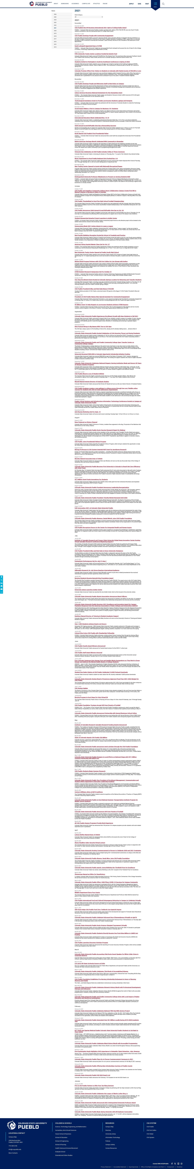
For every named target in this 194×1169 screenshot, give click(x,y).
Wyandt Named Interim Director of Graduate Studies (92, 381)
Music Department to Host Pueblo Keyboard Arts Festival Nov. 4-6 (96, 158)
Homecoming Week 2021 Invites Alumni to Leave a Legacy (94, 226)
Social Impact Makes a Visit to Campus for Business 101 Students (96, 108)
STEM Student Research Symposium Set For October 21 (93, 272)
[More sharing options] (1, 592)
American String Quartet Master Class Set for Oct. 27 (92, 244)
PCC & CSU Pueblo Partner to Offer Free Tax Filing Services (94, 1085)
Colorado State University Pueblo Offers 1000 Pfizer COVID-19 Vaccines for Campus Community (106, 882)
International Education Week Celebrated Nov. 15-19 (92, 118)
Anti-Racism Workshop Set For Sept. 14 (87, 412)
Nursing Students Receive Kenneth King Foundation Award (94, 578)
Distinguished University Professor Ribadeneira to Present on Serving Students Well (102, 177)
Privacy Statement (106, 1167)
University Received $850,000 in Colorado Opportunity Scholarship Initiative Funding (102, 354)
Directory (108, 1130)
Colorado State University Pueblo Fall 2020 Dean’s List (92, 1075)
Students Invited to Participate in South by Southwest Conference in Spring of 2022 (102, 62)
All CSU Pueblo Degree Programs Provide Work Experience (94, 823)
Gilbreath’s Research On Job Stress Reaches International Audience (97, 570)
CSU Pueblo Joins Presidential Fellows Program (90, 441)
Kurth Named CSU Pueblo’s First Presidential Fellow (91, 133)
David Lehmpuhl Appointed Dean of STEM (88, 46)
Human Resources (111, 1148)
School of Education (61, 1137)
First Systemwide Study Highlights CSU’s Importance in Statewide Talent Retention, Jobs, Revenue (107, 1051)
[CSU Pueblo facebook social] (172, 1163)
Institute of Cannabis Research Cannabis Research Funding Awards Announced (101, 725)
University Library (110, 1134)
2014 (55, 47)
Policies (107, 1141)
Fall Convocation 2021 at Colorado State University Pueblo (94, 508)
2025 (55, 17)
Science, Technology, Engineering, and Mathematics (70, 1126)
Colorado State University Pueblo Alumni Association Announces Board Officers (101, 596)
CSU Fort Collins (151, 1130)
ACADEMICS (75, 3)
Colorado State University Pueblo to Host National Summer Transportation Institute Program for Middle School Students (106, 800)
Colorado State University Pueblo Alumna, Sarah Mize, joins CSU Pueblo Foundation (102, 858)
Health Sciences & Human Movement (66, 1148)
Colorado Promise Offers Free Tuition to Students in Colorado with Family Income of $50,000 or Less (108, 71)
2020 (55, 30)
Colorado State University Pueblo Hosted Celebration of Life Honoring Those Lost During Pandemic (107, 333)
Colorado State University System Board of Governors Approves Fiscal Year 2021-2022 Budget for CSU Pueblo (107, 679)
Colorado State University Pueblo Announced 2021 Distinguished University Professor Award (105, 1102)
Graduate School (60, 1151)
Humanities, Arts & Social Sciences (65, 1130)
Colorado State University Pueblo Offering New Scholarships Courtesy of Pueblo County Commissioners (103, 1066)
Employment (170, 1167)
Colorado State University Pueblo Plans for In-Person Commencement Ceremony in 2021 (104, 1059)
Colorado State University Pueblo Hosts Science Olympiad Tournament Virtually (101, 925)
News (53, 11)
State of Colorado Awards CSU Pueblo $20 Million (91, 737)
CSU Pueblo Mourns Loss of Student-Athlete (89, 374)
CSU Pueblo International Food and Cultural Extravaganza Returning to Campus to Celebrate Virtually (108, 900)
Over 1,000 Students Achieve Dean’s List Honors (90, 624)
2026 (55, 14)
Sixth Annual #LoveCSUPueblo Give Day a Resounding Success (95, 125)
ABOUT (56, 3)
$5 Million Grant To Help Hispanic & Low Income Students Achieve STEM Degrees (101, 304)
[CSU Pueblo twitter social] (175, 1163)
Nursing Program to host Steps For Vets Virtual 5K (91, 697)
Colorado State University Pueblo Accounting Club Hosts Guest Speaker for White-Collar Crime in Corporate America (106, 954)
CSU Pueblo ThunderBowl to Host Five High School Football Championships (99, 201)
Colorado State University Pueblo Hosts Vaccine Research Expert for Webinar (100, 430)
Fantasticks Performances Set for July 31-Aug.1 (90, 561)
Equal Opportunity (133, 1167)
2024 (55, 19)
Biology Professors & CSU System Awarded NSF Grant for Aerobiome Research (100, 449)
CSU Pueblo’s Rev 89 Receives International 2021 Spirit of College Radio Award (100, 27)
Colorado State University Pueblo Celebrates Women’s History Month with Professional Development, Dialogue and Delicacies (108, 988)
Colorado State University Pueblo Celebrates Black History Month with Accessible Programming (106, 1043)
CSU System (150, 1137)
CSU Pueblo (150, 1126)
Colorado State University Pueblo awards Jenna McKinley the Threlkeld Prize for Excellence (105, 867)
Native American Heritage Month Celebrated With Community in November (99, 141)
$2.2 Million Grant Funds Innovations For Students (91, 479)
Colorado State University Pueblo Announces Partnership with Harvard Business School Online (106, 713)
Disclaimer (179, 1167)
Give (139, 4)
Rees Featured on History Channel (86, 422)
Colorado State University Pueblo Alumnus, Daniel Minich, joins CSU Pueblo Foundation (103, 518)
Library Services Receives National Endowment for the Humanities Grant (98, 93)
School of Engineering (61, 1141)
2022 (55, 25)
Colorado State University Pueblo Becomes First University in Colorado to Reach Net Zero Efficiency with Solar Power (107, 467)
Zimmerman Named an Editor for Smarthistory (90, 874)
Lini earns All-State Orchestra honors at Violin (90, 963)
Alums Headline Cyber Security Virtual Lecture (90, 842)
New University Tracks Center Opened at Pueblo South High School (97, 252)
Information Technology (112, 1137)
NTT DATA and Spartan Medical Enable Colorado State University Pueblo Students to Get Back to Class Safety (106, 1031)
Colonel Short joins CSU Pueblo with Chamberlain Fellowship (94, 633)
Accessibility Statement (120, 1167)
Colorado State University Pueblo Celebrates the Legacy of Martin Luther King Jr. (101, 1093)
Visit (147, 4)
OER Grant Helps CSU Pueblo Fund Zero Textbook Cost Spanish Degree (98, 909)
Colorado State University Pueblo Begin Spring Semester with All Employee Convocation (103, 1112)
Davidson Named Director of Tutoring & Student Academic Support (97, 616)
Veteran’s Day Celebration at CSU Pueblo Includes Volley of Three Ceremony (100, 152)
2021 (55, 28)
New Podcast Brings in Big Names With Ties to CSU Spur (93, 326)
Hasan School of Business (63, 1134)
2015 (55, 44)
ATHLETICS (96, 3)
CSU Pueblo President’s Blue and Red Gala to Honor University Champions (99, 551)
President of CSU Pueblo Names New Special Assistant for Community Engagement (102, 297)
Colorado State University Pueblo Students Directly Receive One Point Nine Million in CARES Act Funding (106, 933)
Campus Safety (110, 1144)
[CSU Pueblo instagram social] (181, 1163)
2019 (55, 33)
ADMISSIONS (65, 3)
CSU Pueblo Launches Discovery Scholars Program (91, 942)
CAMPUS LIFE (86, 3)
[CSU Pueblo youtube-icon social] (178, 1163)
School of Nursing (60, 1144)
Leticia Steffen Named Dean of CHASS (87, 835)
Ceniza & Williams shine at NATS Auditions (89, 792)
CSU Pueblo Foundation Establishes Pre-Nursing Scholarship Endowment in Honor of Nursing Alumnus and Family (105, 979)
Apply (131, 4)
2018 (55, 36)
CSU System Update (81, 688)
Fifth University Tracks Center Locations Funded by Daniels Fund (96, 54)
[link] (1, 576)
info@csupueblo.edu (15, 1149)
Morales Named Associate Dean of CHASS (88, 458)
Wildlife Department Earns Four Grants (87, 892)
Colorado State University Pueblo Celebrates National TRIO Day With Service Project (102, 1011)
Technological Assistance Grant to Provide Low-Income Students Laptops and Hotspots (103, 101)
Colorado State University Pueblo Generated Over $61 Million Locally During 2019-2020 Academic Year (107, 1020)
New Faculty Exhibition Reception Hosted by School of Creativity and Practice (100, 235)
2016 (55, 41)
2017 (55, 38)
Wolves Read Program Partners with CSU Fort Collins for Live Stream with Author (101, 261)
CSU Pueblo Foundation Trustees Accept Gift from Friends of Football (97, 705)
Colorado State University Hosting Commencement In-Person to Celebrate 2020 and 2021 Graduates (108, 850)
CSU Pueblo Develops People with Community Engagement (94, 35)
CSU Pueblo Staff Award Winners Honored (88, 652)
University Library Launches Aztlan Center (88, 590)
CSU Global (150, 1134)
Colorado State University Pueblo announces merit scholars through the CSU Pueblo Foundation (106, 746)
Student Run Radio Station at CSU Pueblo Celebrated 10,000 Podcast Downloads (101, 672)
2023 (55, 22)
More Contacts (13, 1153)
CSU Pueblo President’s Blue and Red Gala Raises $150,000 (94, 289)
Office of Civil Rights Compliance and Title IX (152, 1167)
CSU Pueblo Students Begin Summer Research (90, 771)
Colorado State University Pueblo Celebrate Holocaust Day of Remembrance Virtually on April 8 (106, 917)
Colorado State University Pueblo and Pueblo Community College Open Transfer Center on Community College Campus (104, 343)
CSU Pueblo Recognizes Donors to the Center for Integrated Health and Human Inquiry (103, 527)
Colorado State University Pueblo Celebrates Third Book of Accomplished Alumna (101, 971)
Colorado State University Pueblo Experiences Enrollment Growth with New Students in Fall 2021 (106, 316)
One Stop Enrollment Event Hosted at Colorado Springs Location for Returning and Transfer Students (108, 280)
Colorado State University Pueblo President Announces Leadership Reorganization (102, 487)
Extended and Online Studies (63, 1155)
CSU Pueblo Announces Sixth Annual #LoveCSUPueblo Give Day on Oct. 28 (99, 210)
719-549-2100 (13, 1146)
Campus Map (13, 1137)
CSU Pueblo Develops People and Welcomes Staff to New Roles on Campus (99, 83)
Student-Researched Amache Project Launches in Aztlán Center (96, 218)
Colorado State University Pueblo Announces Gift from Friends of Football (99, 811)
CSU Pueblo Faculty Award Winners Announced (90, 646)
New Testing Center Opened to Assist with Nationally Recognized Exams (98, 166)
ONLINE (105, 3)
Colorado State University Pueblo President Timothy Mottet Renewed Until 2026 (101, 498)
